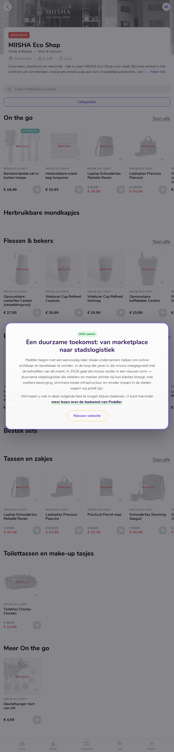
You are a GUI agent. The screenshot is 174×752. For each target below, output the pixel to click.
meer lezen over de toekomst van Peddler (86, 401)
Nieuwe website (87, 415)
